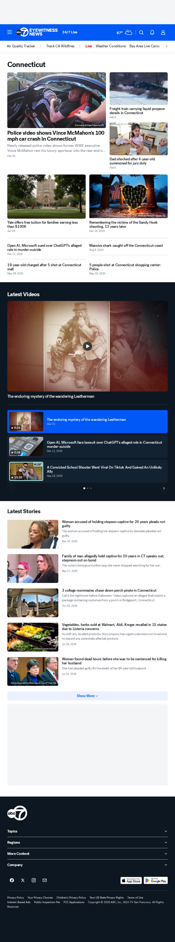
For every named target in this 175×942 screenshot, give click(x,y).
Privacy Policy (15, 897)
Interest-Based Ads (19, 902)
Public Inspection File (47, 902)
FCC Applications (74, 902)
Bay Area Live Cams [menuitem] (144, 46)
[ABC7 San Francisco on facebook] (11, 880)
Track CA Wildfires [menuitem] (60, 46)
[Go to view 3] (91, 488)
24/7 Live (69, 32)
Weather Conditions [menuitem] (111, 46)
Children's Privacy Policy (71, 897)
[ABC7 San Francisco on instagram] (33, 880)
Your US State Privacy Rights (107, 897)
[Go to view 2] (87, 488)
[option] (26, 46)
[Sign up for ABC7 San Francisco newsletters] (44, 880)
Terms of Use (135, 897)
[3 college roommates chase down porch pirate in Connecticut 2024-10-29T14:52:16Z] (32, 602)
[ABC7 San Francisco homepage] (37, 32)
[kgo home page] (17, 813)
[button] (9, 32)
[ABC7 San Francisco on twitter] (22, 880)
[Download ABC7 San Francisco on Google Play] (156, 880)
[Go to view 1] (84, 488)
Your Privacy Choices (40, 897)
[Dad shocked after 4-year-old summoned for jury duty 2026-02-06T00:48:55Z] (139, 138)
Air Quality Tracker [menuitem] (21, 46)
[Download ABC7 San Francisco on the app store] (131, 880)
